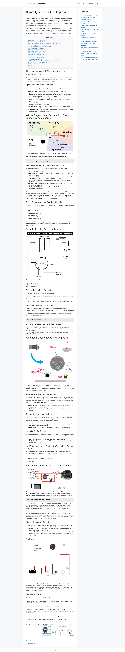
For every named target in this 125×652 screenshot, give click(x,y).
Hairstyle (91, 3)
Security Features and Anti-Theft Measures (38, 62)
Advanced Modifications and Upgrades (37, 54)
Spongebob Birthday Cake (33, 641)
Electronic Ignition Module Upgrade (37, 56)
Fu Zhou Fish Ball (31, 643)
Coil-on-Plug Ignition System (36, 57)
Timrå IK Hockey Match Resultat (89, 19)
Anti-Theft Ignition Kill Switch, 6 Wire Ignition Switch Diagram (44, 60)
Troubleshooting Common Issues (35, 48)
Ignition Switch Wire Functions (36, 41)
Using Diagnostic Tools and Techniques (39, 53)
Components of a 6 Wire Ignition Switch (37, 40)
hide (53, 37)
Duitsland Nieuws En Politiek (88, 51)
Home (78, 3)
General (84, 3)
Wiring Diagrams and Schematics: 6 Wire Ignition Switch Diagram (43, 43)
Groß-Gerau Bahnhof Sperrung (89, 57)
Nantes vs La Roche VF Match (89, 41)
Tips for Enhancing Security (36, 64)
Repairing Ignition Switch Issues (37, 51)
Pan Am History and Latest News (89, 59)
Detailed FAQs (31, 67)
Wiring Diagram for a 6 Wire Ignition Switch (39, 45)
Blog (97, 3)
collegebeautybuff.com (35, 3)
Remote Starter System (35, 59)
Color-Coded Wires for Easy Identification (39, 46)
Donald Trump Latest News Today (90, 15)
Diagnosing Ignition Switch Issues (37, 49)
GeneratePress (72, 650)
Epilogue (29, 65)
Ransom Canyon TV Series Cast (89, 17)
